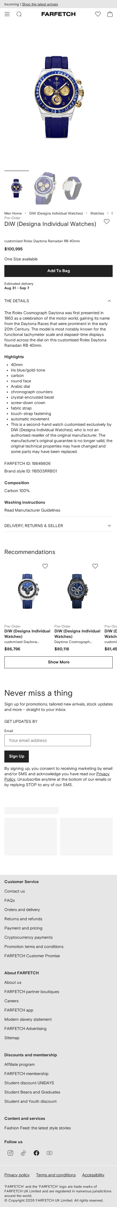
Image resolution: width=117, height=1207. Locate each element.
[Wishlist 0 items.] (98, 14)
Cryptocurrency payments (28, 937)
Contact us (14, 891)
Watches (97, 213)
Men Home (13, 213)
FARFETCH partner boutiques (31, 991)
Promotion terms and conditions (33, 946)
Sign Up (16, 756)
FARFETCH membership (26, 1074)
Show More (58, 662)
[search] (19, 14)
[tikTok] (23, 1153)
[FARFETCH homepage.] (58, 14)
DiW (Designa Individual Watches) (56, 213)
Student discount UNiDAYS (29, 1083)
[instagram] (10, 1153)
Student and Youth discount (30, 1101)
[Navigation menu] (7, 14)
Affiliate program (19, 1064)
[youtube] (50, 1153)
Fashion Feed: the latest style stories (37, 1128)
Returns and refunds (23, 919)
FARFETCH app (18, 1010)
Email (8, 731)
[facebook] (36, 1153)
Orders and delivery (22, 909)
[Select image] (16, 188)
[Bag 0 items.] (110, 14)
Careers (11, 1001)
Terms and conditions (56, 1175)
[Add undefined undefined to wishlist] (45, 566)
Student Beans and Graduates (32, 1092)
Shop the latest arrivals (40, 4)
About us (12, 982)
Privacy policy (17, 1175)
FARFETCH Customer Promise (32, 956)
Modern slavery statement (28, 1019)
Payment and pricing (23, 928)
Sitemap (11, 1038)
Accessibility (93, 1175)
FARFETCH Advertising (25, 1028)
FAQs (9, 900)
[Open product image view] (58, 96)
